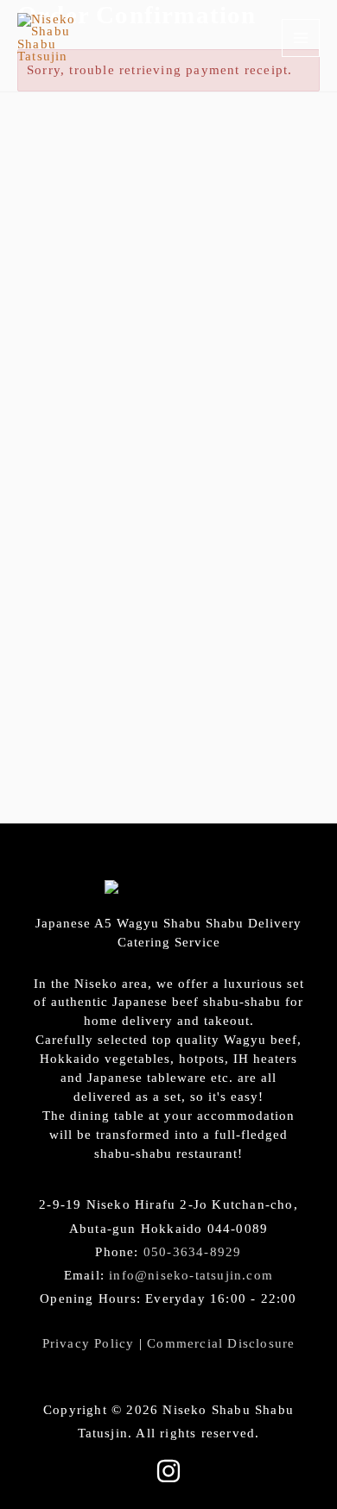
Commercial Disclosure (221, 1343)
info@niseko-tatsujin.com (191, 1275)
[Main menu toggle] (301, 38)
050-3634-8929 (192, 1252)
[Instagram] (168, 1471)
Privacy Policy (88, 1343)
